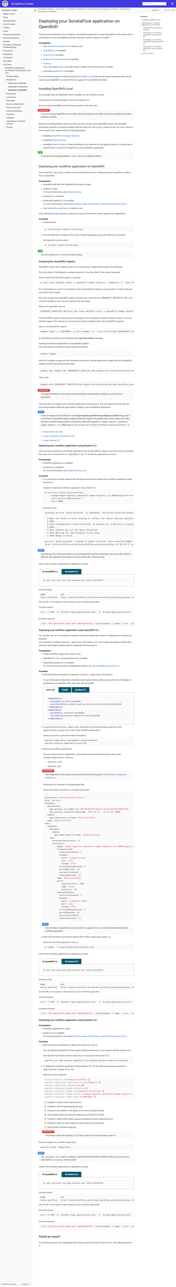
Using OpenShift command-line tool (59, 436)
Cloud (5, 31)
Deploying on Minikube (17, 83)
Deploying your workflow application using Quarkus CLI (152, 48)
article (84, 156)
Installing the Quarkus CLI (107, 666)
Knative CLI (48, 55)
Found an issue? (147, 53)
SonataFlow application (58, 46)
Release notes (9, 14)
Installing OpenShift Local (150, 20)
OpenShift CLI (49, 50)
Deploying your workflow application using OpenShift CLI (153, 41)
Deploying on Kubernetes (18, 87)
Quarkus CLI (58, 71)
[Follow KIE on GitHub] (172, 3)
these (51, 292)
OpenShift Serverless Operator (65, 136)
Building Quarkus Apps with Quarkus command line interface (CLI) (97, 204)
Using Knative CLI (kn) (53, 432)
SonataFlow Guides (22, 3)
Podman (47, 63)
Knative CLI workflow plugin (55, 59)
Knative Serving (59, 140)
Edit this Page (169, 10)
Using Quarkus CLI (51, 440)
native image (60, 255)
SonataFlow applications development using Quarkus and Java (17, 70)
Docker (60, 67)
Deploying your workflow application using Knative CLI (152, 34)
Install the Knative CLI (76, 470)
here (87, 100)
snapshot (155, 10)
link (113, 1135)
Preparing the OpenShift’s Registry (152, 29)
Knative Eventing (59, 144)
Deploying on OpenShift (17, 90)
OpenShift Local (85, 76)
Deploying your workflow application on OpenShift (150, 24)
